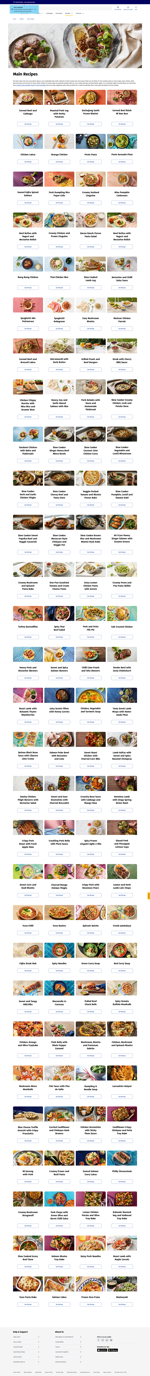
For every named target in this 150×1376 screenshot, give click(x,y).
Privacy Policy (16, 1372)
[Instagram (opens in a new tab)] (102, 1340)
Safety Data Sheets (72, 1372)
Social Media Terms (85, 1372)
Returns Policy (48, 1372)
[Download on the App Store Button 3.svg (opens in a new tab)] (102, 1350)
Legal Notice (38, 1372)
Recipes (67, 13)
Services (78, 13)
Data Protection (28, 1372)
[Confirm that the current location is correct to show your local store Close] (35, 9)
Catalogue (49, 13)
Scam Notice (96, 1372)
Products (37, 13)
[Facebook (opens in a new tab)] (98, 1340)
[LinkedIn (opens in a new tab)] (107, 1340)
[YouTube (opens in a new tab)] (111, 1340)
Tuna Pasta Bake (41, 85)
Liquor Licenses (107, 1372)
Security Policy (59, 1372)
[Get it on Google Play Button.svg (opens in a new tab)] (113, 1350)
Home (14, 19)
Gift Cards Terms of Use (121, 1372)
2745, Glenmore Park (29, 2)
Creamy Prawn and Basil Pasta (25, 85)
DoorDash (59, 13)
